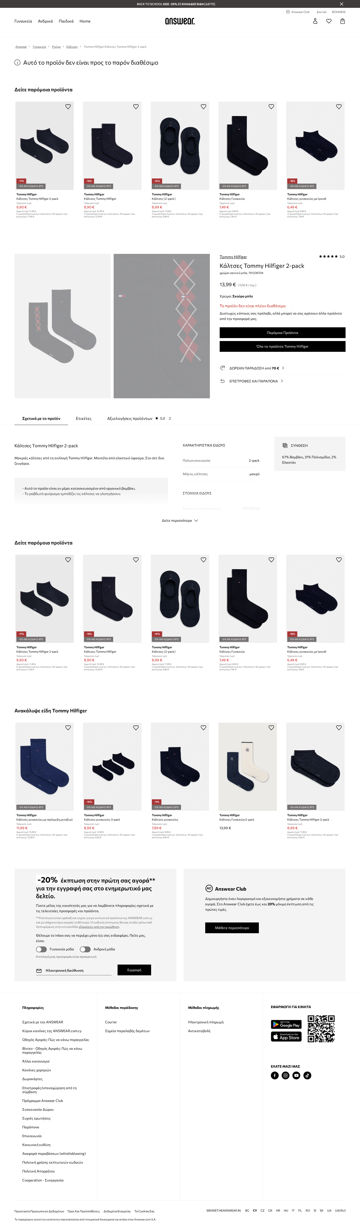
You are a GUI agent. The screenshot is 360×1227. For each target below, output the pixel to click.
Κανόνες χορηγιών (36, 1070)
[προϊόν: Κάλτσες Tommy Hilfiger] (112, 146)
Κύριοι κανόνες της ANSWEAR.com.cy (52, 1031)
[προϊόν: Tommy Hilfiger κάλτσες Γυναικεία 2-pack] (247, 767)
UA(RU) (340, 1210)
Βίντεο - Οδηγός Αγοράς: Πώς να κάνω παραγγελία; (52, 1050)
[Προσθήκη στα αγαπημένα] (68, 106)
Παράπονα (30, 1127)
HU (286, 1210)
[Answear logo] (180, 21)
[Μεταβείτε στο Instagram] (285, 1075)
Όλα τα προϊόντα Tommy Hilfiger (283, 346)
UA (329, 1210)
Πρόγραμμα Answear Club (42, 1100)
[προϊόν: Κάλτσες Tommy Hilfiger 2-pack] (44, 146)
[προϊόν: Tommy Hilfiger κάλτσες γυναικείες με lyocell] (315, 146)
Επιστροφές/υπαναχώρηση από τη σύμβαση (49, 1090)
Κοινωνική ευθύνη (36, 1145)
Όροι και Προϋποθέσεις (84, 1211)
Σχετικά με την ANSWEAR (42, 1022)
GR (270, 1210)
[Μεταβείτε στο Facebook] (275, 1075)
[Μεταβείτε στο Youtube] (296, 1075)
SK (322, 1210)
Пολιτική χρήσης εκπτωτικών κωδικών (52, 1162)
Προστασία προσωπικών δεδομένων (39, 1211)
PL (300, 1210)
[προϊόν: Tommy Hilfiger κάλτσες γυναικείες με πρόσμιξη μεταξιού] (44, 767)
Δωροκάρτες (32, 1079)
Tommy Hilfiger (233, 256)
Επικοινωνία (32, 1136)
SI (315, 1210)
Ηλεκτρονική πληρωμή (206, 1022)
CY (255, 1210)
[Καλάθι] (343, 21)
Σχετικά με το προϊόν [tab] (41, 418)
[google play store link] (286, 1024)
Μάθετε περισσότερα (232, 928)
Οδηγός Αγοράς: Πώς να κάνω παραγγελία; (55, 1040)
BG (247, 1210)
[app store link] (286, 1035)
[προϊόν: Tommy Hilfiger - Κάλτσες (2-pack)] (180, 146)
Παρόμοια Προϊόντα (282, 332)
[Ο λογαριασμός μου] (315, 21)
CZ (262, 1210)
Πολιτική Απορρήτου (38, 1171)
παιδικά (66, 21)
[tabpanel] (180, 475)
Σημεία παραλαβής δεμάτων (127, 1031)
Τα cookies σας (144, 1211)
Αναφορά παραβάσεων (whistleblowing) (54, 1153)
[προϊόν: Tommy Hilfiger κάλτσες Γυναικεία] (247, 146)
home (85, 21)
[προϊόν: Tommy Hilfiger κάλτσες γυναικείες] (180, 767)
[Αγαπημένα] (329, 21)
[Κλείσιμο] (342, 4)
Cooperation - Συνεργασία (43, 1180)
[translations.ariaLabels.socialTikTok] (307, 1075)
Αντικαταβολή (199, 1031)
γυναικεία (23, 21)
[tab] (139, 418)
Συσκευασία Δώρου (38, 1109)
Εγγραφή (134, 970)
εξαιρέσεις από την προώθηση (99, 926)
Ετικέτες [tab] (84, 418)
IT (293, 1210)
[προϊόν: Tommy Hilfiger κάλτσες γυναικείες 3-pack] (112, 767)
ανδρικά (45, 21)
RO (308, 1210)
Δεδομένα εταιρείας (117, 1211)
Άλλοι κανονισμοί (35, 1061)
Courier (111, 1022)
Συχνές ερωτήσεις (36, 1118)
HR (278, 1210)
